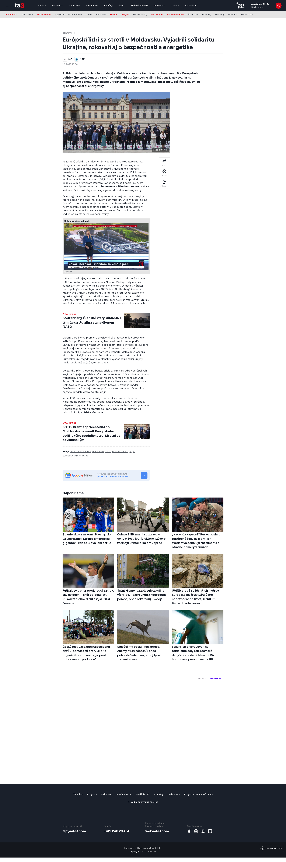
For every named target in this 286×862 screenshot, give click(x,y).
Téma (89, 14)
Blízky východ (44, 14)
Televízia (78, 794)
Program (92, 794)
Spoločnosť (191, 5)
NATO (108, 451)
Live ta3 (12, 14)
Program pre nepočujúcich (198, 794)
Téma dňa (101, 14)
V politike (59, 14)
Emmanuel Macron (80, 451)
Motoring (206, 14)
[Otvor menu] (7, 6)
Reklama (106, 794)
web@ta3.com (157, 831)
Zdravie (175, 5)
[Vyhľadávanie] (279, 6)
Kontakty (158, 794)
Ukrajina (125, 14)
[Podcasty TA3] (240, 5)
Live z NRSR (27, 14)
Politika (42, 5)
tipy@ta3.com (74, 831)
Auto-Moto (159, 5)
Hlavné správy (140, 14)
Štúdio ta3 (193, 14)
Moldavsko (98, 451)
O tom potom (75, 14)
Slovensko (57, 5)
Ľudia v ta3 (174, 794)
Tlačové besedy (139, 5)
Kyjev (132, 451)
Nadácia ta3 (247, 14)
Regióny (108, 5)
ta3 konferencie (175, 14)
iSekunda (232, 14)
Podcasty (219, 14)
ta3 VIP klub (157, 14)
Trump (113, 14)
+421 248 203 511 (117, 831)
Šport (121, 5)
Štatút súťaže (123, 794)
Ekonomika (92, 5)
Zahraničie (74, 5)
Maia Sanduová (120, 451)
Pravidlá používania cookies (143, 802)
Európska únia (70, 455)
